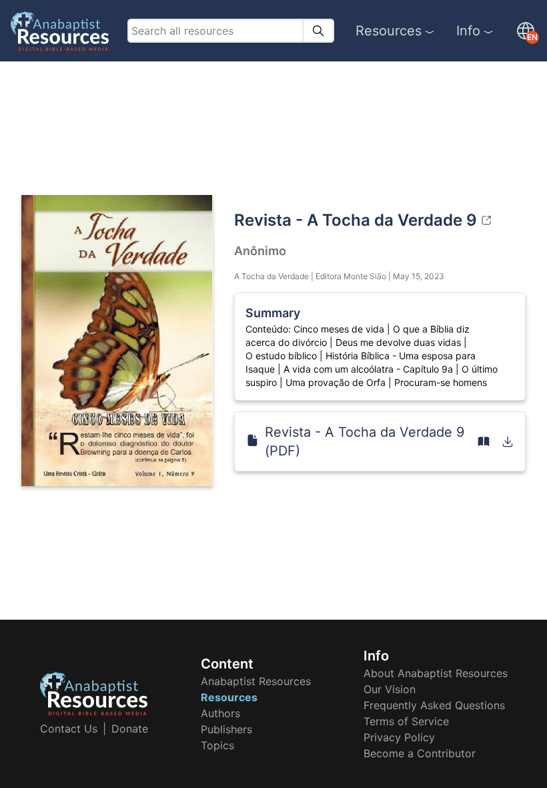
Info (468, 31)
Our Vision (390, 689)
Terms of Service (406, 721)
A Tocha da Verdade (271, 276)
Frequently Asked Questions (434, 705)
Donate (129, 728)
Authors (220, 713)
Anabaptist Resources (256, 681)
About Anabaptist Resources (436, 673)
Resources (389, 31)
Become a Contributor (420, 753)
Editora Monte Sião (351, 276)
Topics (217, 745)
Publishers (226, 729)
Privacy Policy (399, 737)
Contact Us (68, 728)
